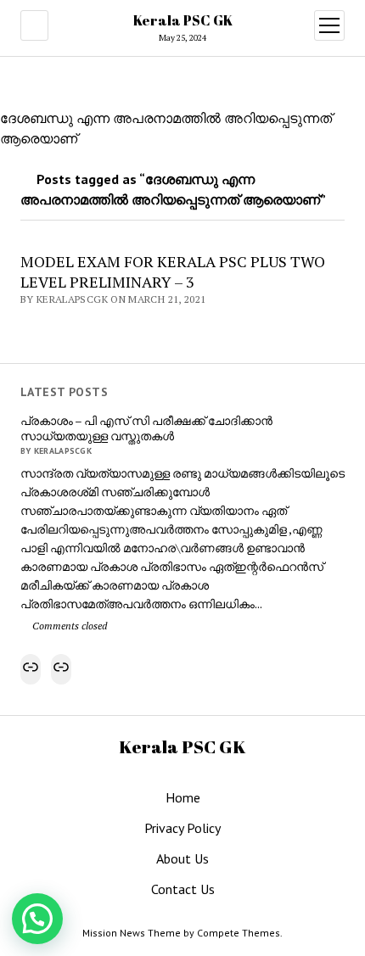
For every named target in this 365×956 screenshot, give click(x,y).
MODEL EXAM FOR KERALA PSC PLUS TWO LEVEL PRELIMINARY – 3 (172, 271)
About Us (182, 858)
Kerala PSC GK (183, 20)
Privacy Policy (182, 827)
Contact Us (183, 889)
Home (183, 797)
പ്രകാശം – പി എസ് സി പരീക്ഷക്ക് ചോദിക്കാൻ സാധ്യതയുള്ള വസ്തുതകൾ (146, 428)
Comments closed (68, 625)
